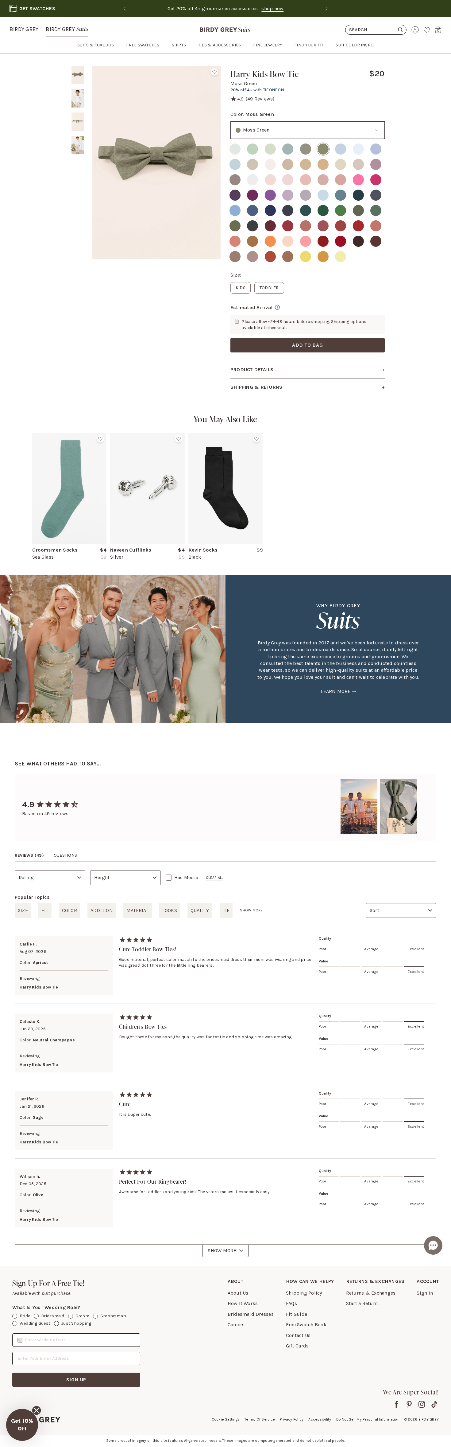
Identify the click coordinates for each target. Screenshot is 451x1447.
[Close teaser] (36, 1410)
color (69, 910)
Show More (222, 1250)
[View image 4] (77, 145)
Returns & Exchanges (371, 1293)
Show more (251, 910)
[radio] (235, 149)
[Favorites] (427, 30)
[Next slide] (326, 8)
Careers (236, 1324)
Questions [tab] (65, 855)
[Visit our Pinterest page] (409, 1404)
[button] (22, 1425)
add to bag (307, 345)
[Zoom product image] (156, 162)
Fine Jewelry (267, 45)
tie (226, 910)
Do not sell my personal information (367, 1419)
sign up (76, 1379)
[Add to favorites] (214, 72)
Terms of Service (260, 1419)
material (137, 910)
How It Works (243, 1303)
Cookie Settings (226, 1419)
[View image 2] (77, 98)
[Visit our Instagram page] (421, 1404)
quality (200, 910)
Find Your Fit (308, 45)
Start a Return (362, 1303)
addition (102, 910)
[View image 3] (77, 121)
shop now (272, 8)
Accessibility (319, 1419)
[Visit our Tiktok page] (434, 1404)
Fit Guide (296, 1314)
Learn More (335, 691)
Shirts (179, 45)
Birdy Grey (24, 29)
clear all (214, 877)
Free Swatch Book (306, 1324)
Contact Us (298, 1335)
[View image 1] (77, 75)
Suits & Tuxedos (95, 45)
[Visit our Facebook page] (396, 1404)
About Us (238, 1293)
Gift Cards (297, 1346)
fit (44, 910)
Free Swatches (142, 45)
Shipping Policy (304, 1293)
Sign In (425, 1293)
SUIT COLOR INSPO (355, 45)
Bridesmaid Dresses (251, 1314)
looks (169, 910)
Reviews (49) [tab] (29, 855)
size (23, 910)
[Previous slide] (124, 8)
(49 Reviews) (260, 99)
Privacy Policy (291, 1419)
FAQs (291, 1303)
